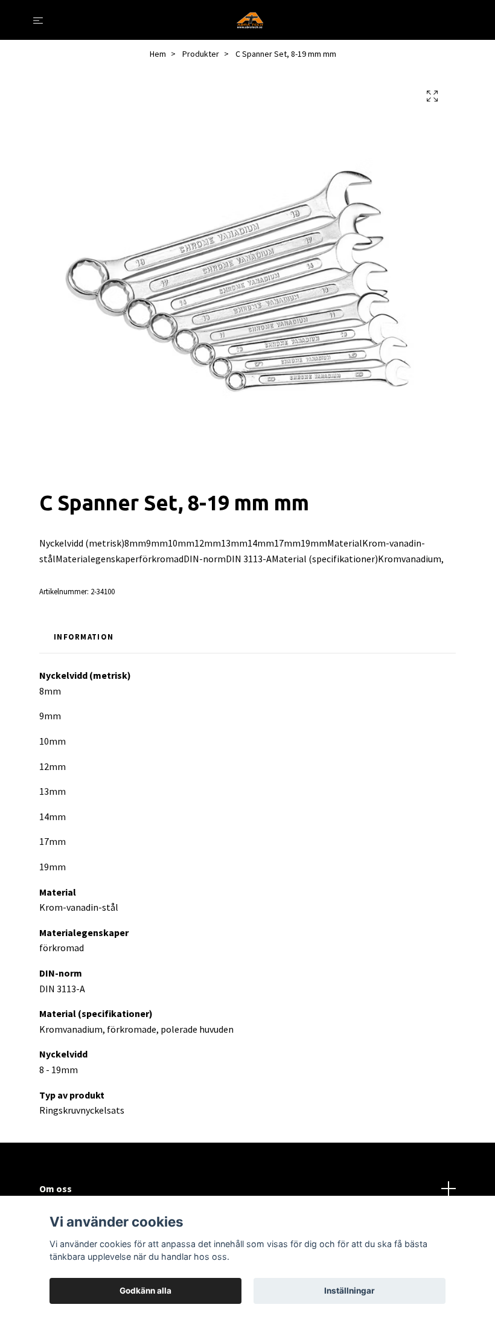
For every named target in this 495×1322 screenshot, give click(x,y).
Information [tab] (83, 636)
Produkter (200, 53)
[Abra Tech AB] (250, 20)
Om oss (55, 1188)
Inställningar (349, 1290)
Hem (158, 53)
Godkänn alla (145, 1290)
